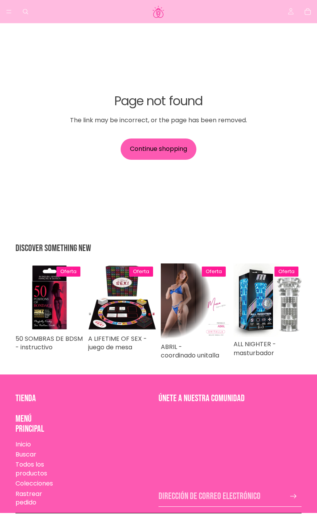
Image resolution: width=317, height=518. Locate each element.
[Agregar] (71, 320)
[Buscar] (25, 11)
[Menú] (9, 12)
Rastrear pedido (28, 498)
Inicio (23, 444)
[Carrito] (307, 11)
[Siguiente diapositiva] (220, 301)
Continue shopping (158, 148)
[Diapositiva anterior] (169, 301)
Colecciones (34, 483)
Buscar (25, 454)
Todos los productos (31, 468)
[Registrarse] (293, 496)
